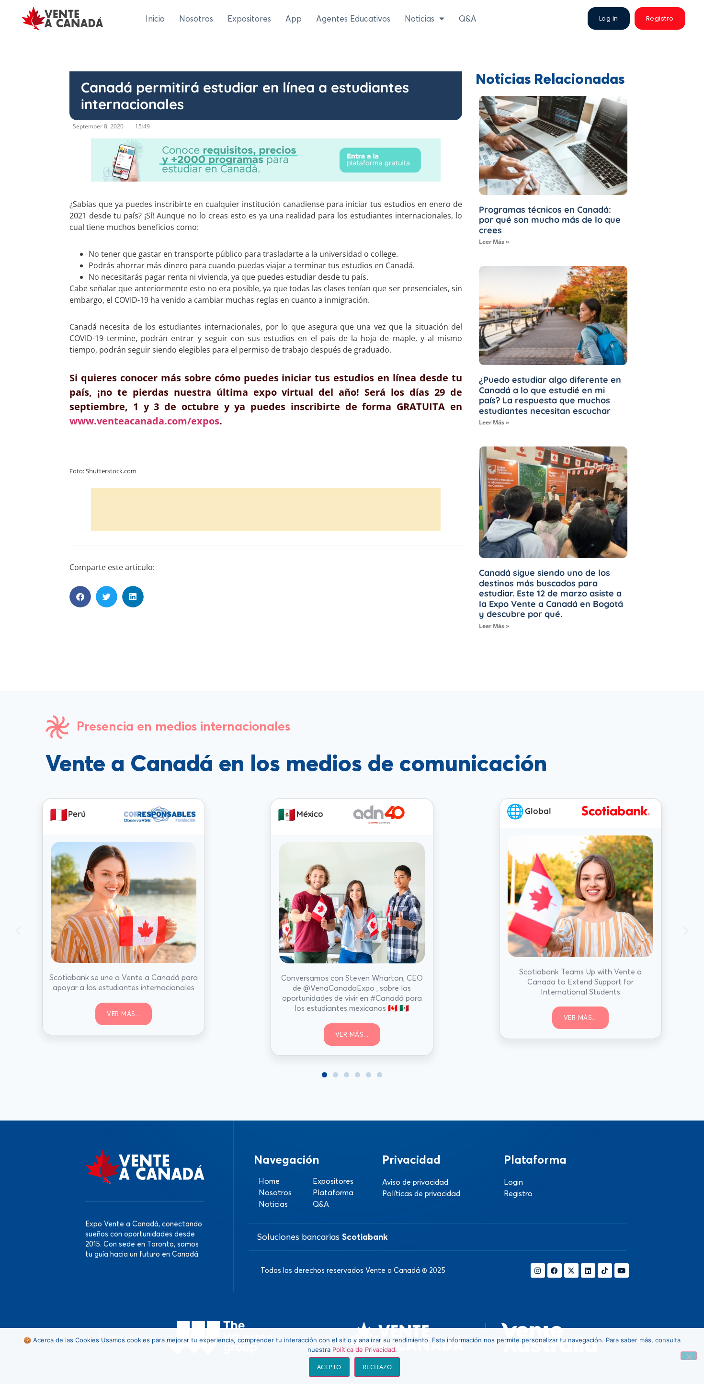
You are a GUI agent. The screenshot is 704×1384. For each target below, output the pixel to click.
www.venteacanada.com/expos (144, 420)
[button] (80, 596)
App (293, 18)
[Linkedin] (588, 1270)
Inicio (155, 18)
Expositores (249, 18)
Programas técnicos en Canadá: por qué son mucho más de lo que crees (550, 220)
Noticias (419, 18)
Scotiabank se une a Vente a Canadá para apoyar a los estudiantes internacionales (123, 982)
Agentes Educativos (353, 18)
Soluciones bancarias (322, 1236)
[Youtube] (621, 1270)
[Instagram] (538, 1270)
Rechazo (377, 1366)
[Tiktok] (605, 1270)
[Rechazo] (689, 1355)
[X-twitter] (571, 1270)
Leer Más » (494, 242)
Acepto (329, 1366)
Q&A (468, 18)
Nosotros (196, 18)
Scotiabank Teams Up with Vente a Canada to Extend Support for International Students (580, 981)
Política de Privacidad (363, 1349)
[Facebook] (554, 1270)
